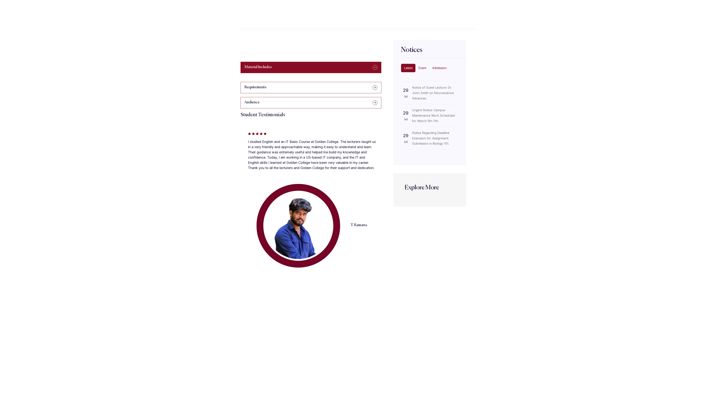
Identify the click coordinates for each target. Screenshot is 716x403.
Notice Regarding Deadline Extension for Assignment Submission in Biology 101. (430, 138)
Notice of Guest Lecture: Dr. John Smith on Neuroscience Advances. (433, 93)
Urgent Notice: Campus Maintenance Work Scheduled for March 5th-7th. (433, 115)
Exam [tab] (422, 68)
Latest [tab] (408, 68)
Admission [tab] (439, 68)
